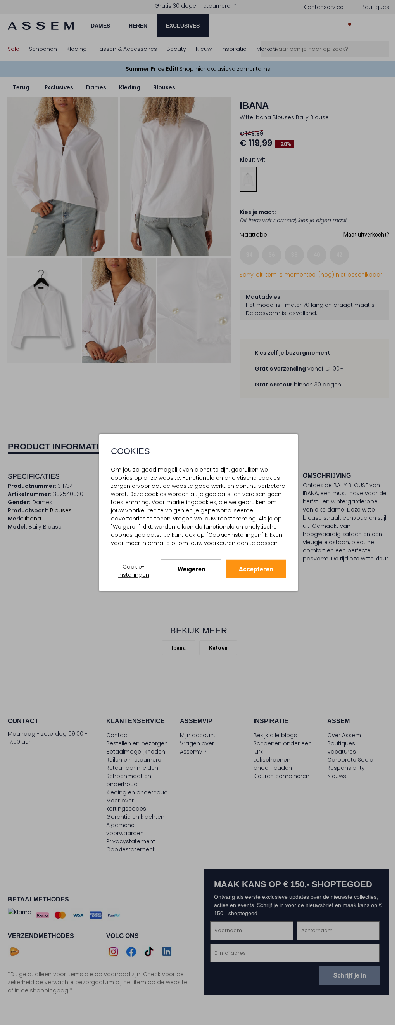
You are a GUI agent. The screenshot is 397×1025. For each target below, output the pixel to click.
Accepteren (256, 569)
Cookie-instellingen (133, 571)
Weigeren (191, 569)
